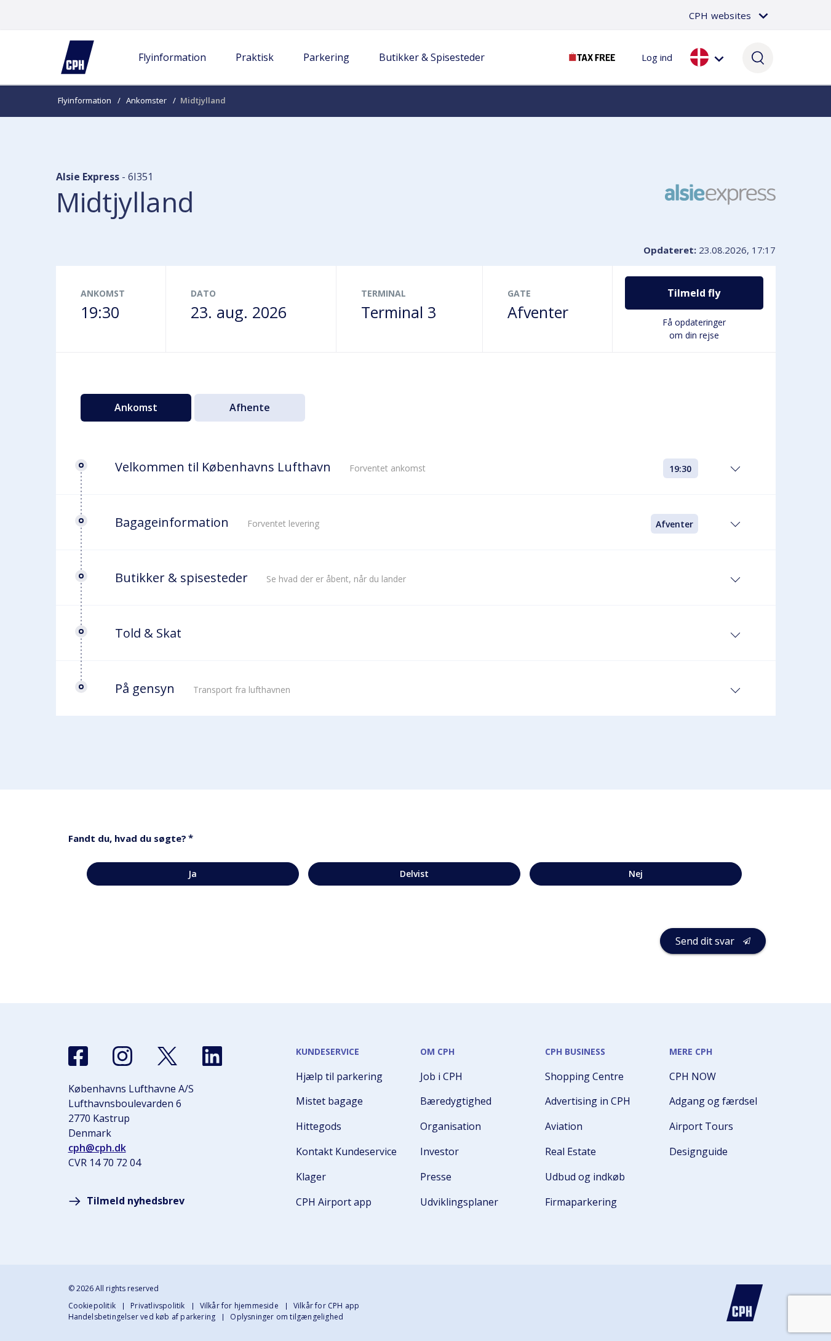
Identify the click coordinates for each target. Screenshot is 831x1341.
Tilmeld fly (693, 293)
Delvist (414, 873)
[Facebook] (78, 1056)
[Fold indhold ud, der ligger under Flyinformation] (172, 69)
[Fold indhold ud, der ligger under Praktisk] (255, 69)
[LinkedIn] (212, 1056)
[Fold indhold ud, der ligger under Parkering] (326, 69)
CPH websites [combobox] (720, 15)
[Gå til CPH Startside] (744, 1302)
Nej (636, 873)
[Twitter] (167, 1056)
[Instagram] (122, 1056)
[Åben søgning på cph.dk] (758, 57)
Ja (192, 873)
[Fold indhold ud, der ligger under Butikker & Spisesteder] (432, 69)
